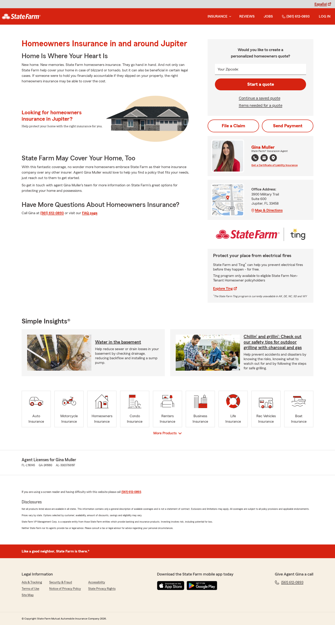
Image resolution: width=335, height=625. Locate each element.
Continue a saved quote (259, 98)
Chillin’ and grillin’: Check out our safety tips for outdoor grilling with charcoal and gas (273, 342)
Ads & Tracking (32, 582)
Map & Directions (269, 210)
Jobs (268, 16)
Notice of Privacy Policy (65, 588)
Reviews (247, 16)
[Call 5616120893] (255, 157)
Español (320, 4)
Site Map (28, 595)
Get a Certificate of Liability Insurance (274, 165)
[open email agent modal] (264, 158)
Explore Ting (223, 288)
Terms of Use (30, 588)
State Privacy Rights (102, 588)
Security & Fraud (60, 582)
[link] (21, 16)
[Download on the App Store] (170, 585)
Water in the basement (118, 342)
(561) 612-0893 (298, 16)
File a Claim (233, 126)
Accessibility (96, 582)
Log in (324, 16)
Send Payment (287, 126)
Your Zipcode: (228, 69)
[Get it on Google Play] (202, 585)
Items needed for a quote (260, 105)
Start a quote (260, 84)
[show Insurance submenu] (229, 16)
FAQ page (89, 213)
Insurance (217, 16)
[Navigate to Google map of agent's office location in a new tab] (273, 157)
